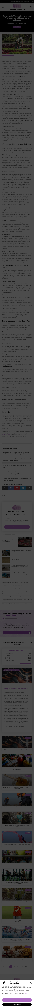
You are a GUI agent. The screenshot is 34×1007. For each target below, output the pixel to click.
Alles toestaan (17, 1000)
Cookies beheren (17, 1004)
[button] (31, 983)
